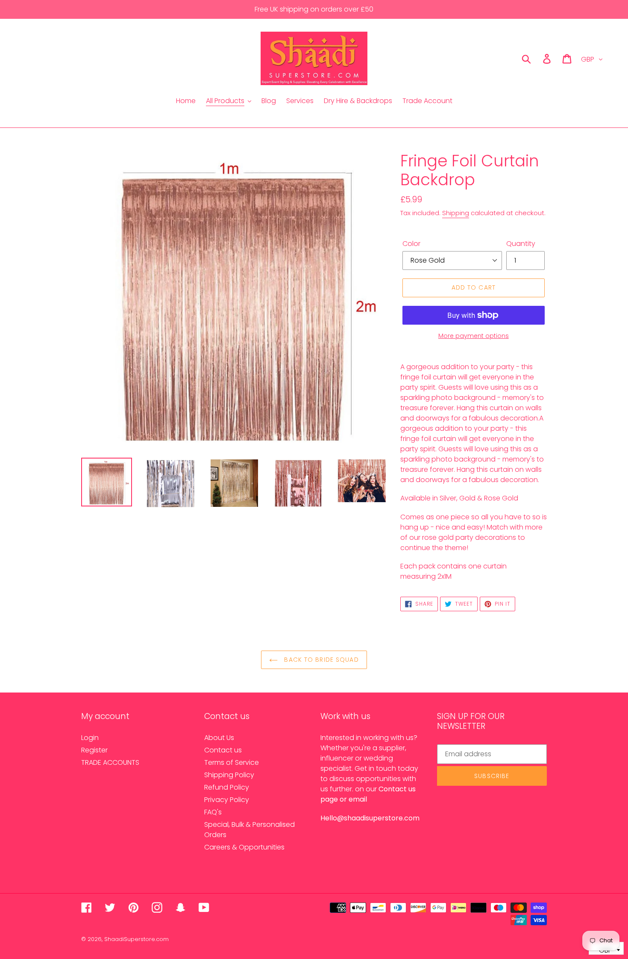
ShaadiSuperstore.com (136, 939)
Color (411, 244)
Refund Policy (226, 787)
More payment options (473, 336)
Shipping (455, 212)
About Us (219, 738)
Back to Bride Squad (320, 659)
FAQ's (213, 812)
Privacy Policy (226, 800)
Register (94, 750)
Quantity (520, 244)
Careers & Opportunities (244, 847)
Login (90, 738)
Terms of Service (231, 762)
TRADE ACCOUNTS (110, 762)
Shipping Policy (229, 775)
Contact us (223, 750)
